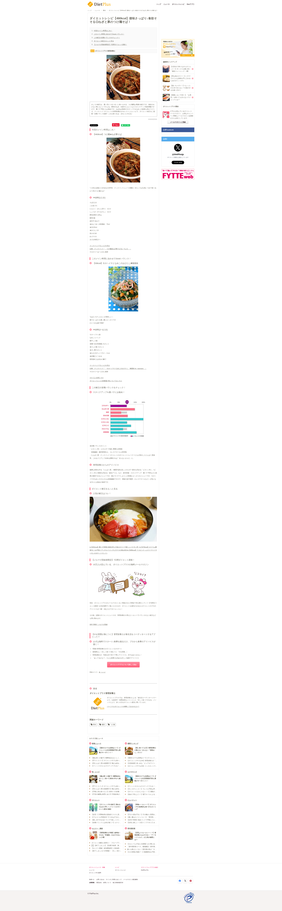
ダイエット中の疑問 (95, 873)
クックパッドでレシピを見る (100, 246)
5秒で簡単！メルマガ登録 (99, 624)
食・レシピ (102, 672)
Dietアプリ (190, 4)
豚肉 (104, 10)
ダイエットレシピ (178, 4)
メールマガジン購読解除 (130, 879)
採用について (107, 882)
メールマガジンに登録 (178, 122)
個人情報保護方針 (118, 882)
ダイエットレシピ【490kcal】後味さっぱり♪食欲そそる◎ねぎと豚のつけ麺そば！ (133, 10)
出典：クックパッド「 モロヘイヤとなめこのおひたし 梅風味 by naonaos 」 (118, 368)
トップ (158, 4)
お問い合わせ (100, 879)
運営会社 (99, 882)
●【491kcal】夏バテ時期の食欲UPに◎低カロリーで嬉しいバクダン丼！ (115, 547)
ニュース (166, 4)
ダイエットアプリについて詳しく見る (123, 664)
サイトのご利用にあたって (114, 879)
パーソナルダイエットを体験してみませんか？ (123, 706)
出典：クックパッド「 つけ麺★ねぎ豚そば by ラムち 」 (110, 249)
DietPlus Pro (144, 870)
